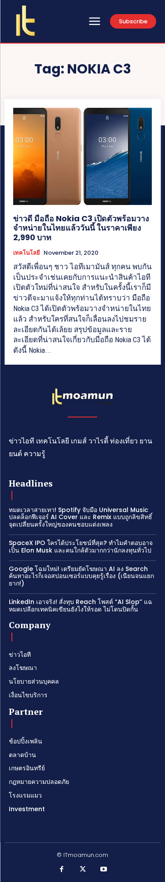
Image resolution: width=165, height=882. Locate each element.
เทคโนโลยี (26, 252)
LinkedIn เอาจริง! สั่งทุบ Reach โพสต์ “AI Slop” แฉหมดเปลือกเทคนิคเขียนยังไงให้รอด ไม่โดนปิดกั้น (80, 605)
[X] (82, 869)
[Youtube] (103, 869)
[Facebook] (61, 869)
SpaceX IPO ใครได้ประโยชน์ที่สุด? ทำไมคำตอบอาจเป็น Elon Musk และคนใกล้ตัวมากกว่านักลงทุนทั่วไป (81, 546)
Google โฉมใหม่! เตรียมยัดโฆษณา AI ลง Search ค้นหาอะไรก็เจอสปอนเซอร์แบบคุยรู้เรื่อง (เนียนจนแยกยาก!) (81, 576)
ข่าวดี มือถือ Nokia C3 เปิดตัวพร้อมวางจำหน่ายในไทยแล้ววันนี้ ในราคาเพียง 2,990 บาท (81, 228)
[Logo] (25, 20)
